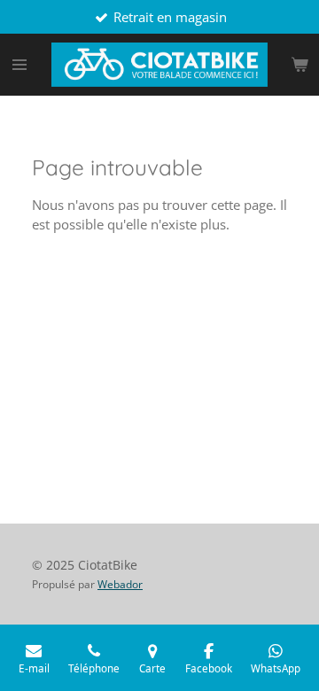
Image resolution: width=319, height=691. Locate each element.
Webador (120, 584)
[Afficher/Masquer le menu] (19, 65)
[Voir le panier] (299, 65)
